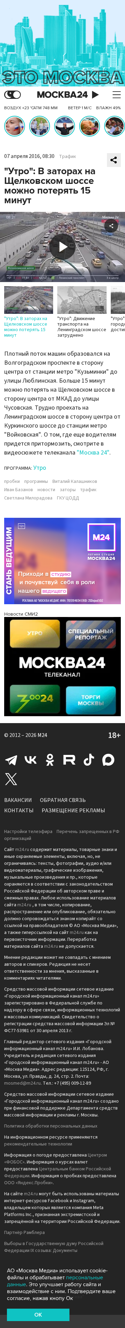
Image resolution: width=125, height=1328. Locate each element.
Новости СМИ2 (21, 614)
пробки (12, 481)
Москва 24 (62, 95)
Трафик (67, 156)
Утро (39, 468)
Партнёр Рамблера (24, 1232)
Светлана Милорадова (28, 498)
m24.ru (22, 849)
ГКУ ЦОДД (68, 498)
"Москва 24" (93, 452)
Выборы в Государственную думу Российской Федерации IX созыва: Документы (53, 1247)
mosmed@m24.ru (22, 1083)
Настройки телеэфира (28, 831)
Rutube (69, 760)
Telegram (11, 760)
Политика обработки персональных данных (50, 1126)
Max (108, 760)
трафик (88, 489)
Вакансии (18, 800)
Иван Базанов (18, 489)
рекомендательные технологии (38, 1144)
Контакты (19, 810)
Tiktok (89, 760)
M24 (42, 735)
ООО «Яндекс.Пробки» (28, 1182)
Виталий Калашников (74, 481)
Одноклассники (50, 760)
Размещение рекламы (73, 810)
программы (36, 481)
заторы (68, 489)
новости (46, 489)
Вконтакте (31, 760)
